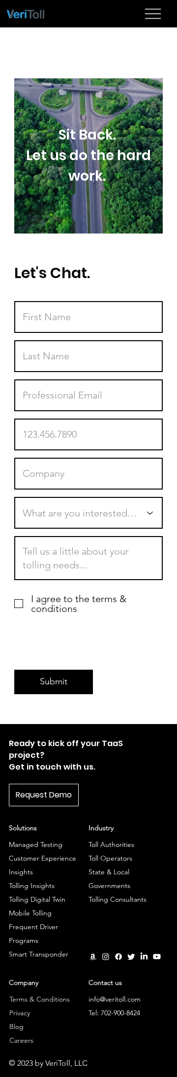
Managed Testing (35, 844)
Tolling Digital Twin (37, 899)
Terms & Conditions (39, 999)
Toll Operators (110, 858)
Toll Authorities (111, 844)
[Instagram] (105, 956)
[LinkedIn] (144, 956)
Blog (16, 1026)
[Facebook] (118, 956)
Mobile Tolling (30, 913)
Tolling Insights (33, 885)
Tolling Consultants (118, 899)
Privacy (19, 1012)
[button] (44, 795)
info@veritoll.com (114, 999)
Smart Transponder (38, 954)
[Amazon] (92, 956)
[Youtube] (156, 956)
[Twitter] (131, 956)
